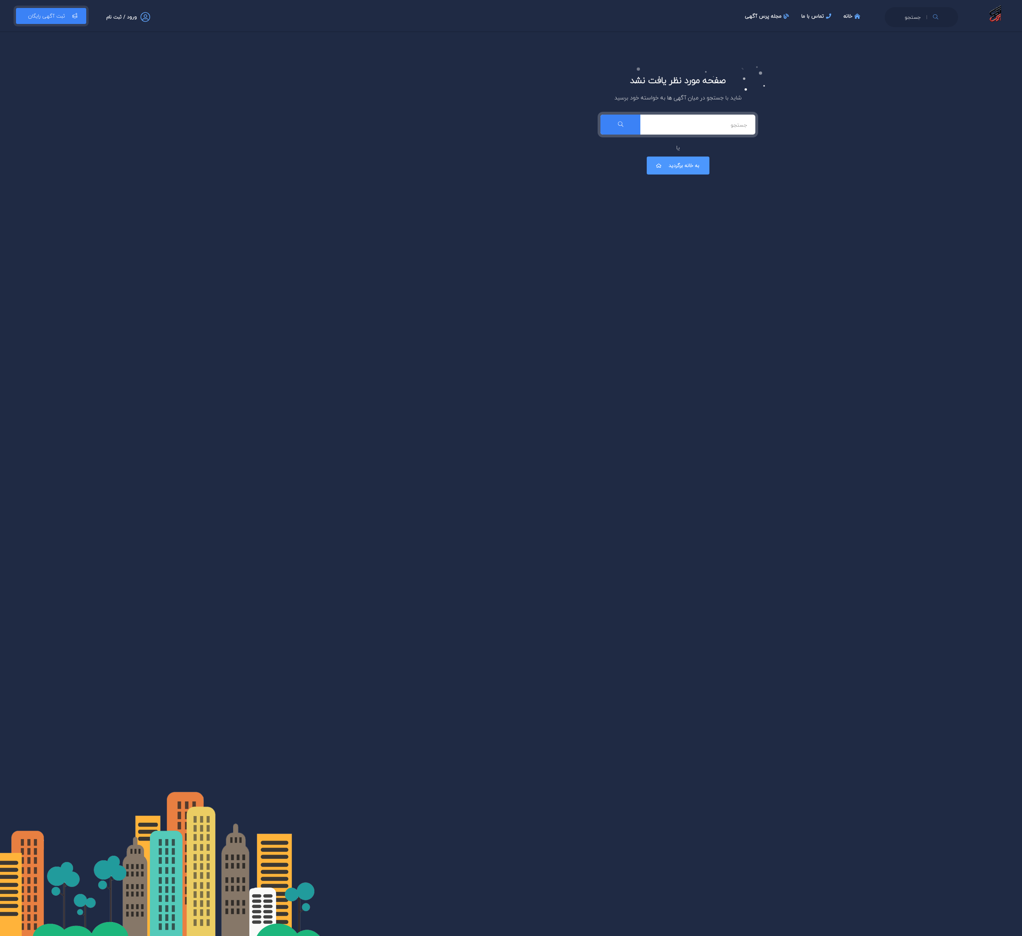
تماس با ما (812, 16)
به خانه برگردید (684, 165)
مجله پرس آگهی (763, 16)
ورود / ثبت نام (121, 17)
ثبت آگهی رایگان (46, 16)
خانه (848, 16)
